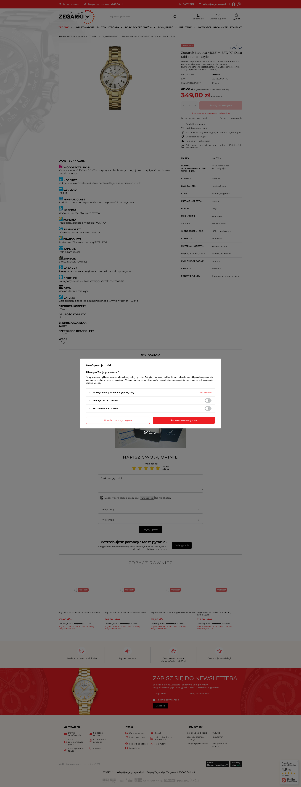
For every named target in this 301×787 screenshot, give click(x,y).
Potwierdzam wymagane (118, 420)
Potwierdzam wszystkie (184, 420)
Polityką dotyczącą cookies (157, 377)
